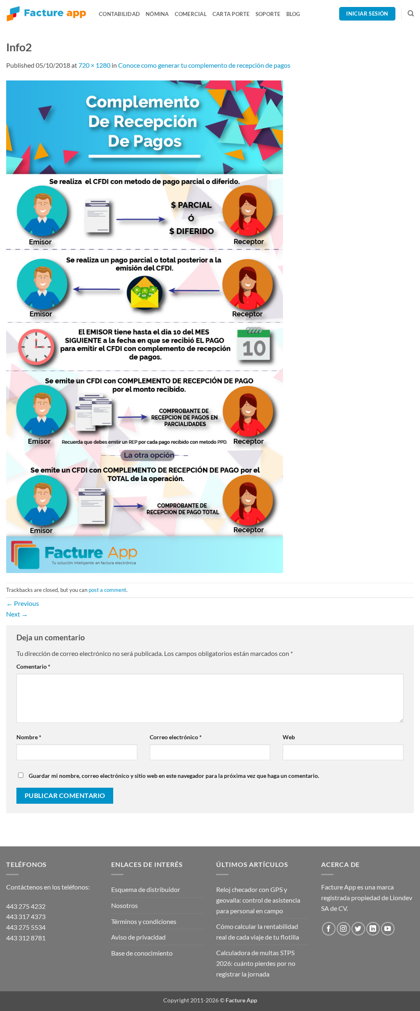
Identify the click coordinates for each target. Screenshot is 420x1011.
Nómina (157, 14)
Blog (293, 14)
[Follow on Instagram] (343, 928)
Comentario (33, 666)
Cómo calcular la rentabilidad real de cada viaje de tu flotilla (257, 931)
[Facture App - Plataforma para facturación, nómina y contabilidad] (46, 14)
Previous (22, 603)
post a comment (107, 590)
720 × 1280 (94, 65)
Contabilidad (119, 14)
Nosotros (124, 905)
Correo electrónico (176, 737)
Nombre (28, 737)
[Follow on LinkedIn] (373, 928)
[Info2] (144, 326)
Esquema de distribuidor (145, 889)
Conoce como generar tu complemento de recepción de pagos (204, 65)
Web (289, 737)
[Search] (411, 13)
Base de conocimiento (142, 953)
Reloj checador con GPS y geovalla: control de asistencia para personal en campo (258, 899)
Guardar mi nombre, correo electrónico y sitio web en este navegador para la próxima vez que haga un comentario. (174, 775)
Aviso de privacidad (138, 937)
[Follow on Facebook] (329, 928)
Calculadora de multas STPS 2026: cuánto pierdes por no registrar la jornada (255, 963)
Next (17, 614)
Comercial (191, 14)
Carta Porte (231, 14)
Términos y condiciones (143, 921)
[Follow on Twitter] (358, 928)
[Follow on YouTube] (388, 928)
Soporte (268, 14)
